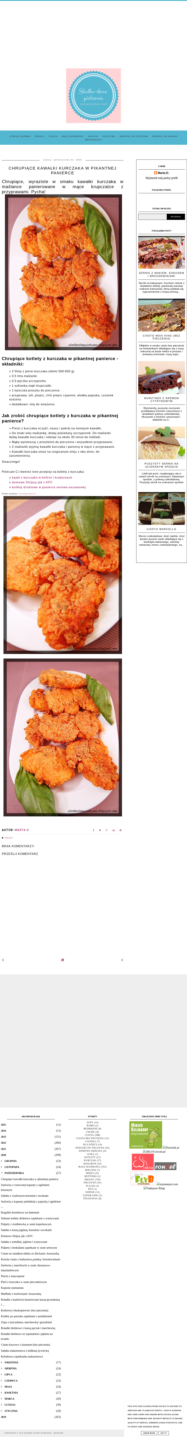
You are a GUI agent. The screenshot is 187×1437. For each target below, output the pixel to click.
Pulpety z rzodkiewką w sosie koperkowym (26, 1224)
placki (90, 1186)
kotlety (90, 1157)
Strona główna (20, 136)
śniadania (90, 1198)
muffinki (90, 1176)
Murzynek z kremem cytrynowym (161, 400)
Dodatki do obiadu (165, 136)
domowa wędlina (90, 1151)
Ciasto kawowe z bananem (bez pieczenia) (25, 1344)
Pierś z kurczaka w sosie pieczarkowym (24, 1281)
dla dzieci (90, 1144)
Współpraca (93, 140)
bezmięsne (91, 1128)
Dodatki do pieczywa (134, 136)
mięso (90, 1173)
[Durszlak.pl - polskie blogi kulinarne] (171, 1147)
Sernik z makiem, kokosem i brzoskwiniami (161, 274)
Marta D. (163, 172)
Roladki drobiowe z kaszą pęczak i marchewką (28, 1328)
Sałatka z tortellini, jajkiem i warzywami (24, 1241)
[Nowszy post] (3, 960)
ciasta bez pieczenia (90, 1138)
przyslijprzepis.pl (27, 494)
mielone (90, 1170)
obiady (9, 838)
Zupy (90, 1122)
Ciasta (53, 136)
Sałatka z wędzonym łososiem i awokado (24, 1195)
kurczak (90, 1160)
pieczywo (90, 1182)
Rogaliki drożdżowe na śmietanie (20, 1212)
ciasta (89, 1135)
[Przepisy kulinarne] (145, 1147)
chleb (90, 1132)
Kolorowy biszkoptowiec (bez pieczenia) (24, 1310)
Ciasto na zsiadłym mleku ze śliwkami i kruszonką (30, 1253)
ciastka (90, 1141)
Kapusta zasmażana (12, 1287)
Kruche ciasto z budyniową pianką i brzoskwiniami (30, 1259)
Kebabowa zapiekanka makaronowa (22, 1356)
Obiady (39, 136)
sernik (90, 1192)
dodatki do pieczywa (89, 1148)
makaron (89, 1163)
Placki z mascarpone (12, 1276)
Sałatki (93, 136)
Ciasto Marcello (161, 529)
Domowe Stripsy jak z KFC (17, 1236)
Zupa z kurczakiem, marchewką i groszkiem (26, 1322)
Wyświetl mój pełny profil (162, 178)
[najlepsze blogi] (154, 1188)
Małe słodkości (73, 136)
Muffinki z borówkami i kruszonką (21, 1293)
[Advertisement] (93, 31)
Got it (164, 1433)
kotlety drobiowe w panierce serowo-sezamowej (49, 487)
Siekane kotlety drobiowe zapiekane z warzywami (30, 1218)
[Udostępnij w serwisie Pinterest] (120, 830)
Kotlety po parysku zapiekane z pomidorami (26, 1316)
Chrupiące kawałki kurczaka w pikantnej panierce (29, 1179)
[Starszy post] (122, 960)
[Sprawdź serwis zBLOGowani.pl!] (154, 1151)
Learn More (149, 1433)
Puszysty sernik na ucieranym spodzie (161, 465)
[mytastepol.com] (167, 1184)
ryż (90, 1189)
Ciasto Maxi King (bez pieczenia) (161, 337)
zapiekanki (90, 1195)
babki (91, 1125)
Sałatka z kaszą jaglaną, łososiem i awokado (26, 1230)
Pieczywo (109, 136)
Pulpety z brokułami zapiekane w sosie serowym (29, 1247)
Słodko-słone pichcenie (38, 1433)
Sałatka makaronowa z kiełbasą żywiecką (25, 1350)
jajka (90, 1154)
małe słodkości (89, 1167)
